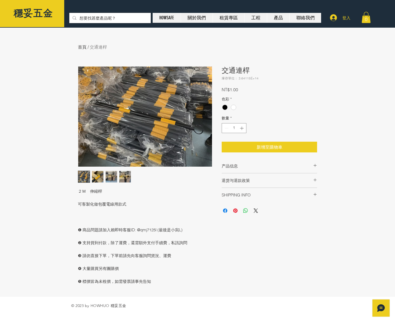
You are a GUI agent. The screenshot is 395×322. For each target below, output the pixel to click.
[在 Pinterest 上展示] (235, 210)
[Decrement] (225, 128)
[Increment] (242, 128)
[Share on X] (256, 210)
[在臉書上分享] (225, 210)
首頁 (82, 47)
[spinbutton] (234, 128)
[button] (366, 17)
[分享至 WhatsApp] (245, 210)
